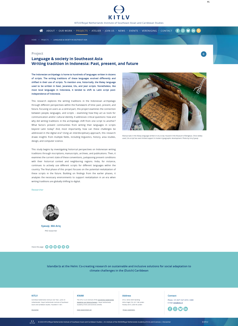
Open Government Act (84, 310)
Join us (109, 30)
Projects (82, 30)
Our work (65, 30)
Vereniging (149, 30)
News (121, 30)
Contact (166, 30)
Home (34, 40)
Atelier (96, 30)
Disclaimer (35, 310)
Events (133, 30)
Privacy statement (129, 310)
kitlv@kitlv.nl (178, 303)
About (50, 30)
